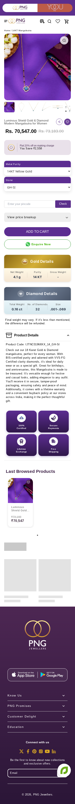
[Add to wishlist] (67, 122)
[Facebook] (27, 752)
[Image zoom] (37, 67)
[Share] (59, 122)
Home (7, 30)
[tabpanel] (20, 503)
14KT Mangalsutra (22, 30)
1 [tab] (37, 535)
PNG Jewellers (42, 794)
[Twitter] (21, 752)
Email (14, 773)
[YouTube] (47, 752)
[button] (37, 231)
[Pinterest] (34, 752)
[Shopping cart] (66, 21)
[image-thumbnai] (9, 107)
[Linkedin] (53, 752)
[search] (49, 21)
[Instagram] (40, 752)
